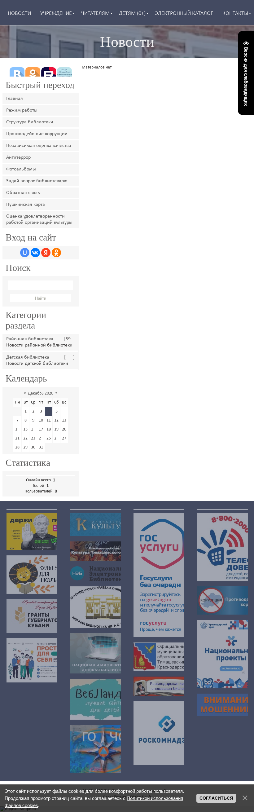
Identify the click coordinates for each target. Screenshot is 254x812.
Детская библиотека (27, 357)
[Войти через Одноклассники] (56, 252)
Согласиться (216, 798)
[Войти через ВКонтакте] (35, 252)
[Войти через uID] (24, 252)
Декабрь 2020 (40, 393)
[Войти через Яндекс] (45, 252)
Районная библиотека (29, 339)
